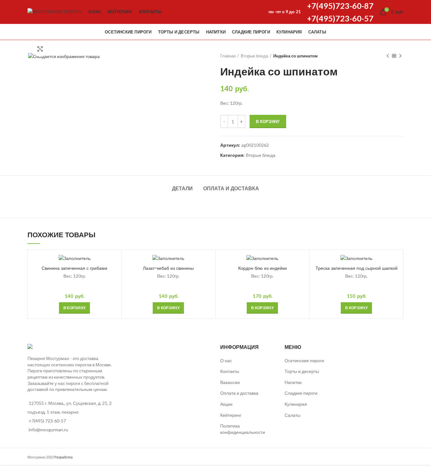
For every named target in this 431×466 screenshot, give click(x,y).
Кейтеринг (230, 415)
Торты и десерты (302, 371)
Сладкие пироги (301, 393)
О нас (226, 360)
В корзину (268, 121)
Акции (226, 404)
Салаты (292, 415)
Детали (182, 188)
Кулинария (296, 404)
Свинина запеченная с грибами (74, 268)
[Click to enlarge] (40, 49)
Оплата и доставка (231, 188)
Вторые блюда (254, 55)
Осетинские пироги (304, 360)
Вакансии (230, 382)
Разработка (63, 457)
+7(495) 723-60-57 (47, 420)
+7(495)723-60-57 (340, 18)
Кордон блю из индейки (262, 268)
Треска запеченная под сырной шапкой (357, 268)
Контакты (229, 371)
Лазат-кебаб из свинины (168, 268)
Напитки (293, 382)
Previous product (388, 56)
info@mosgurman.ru (48, 429)
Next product (400, 56)
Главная (228, 55)
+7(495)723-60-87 (340, 5)
